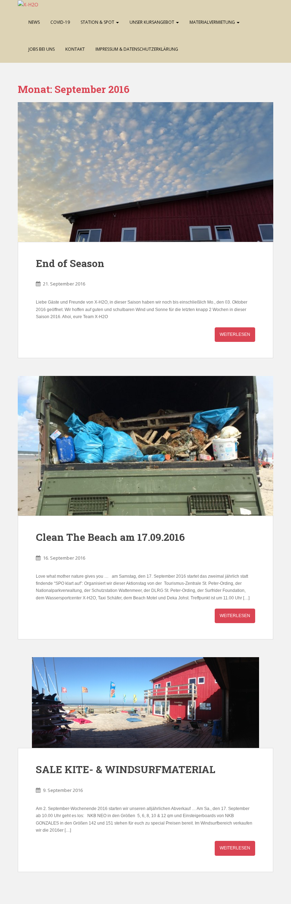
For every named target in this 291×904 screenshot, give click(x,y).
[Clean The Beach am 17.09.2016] (145, 446)
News (34, 22)
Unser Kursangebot (152, 22)
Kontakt (75, 49)
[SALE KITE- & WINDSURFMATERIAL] (145, 702)
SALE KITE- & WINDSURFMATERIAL (125, 769)
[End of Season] (145, 172)
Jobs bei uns (41, 49)
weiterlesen (235, 334)
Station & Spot (98, 22)
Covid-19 (60, 22)
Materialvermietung (213, 22)
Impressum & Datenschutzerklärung (136, 49)
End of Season (70, 263)
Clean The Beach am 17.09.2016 (110, 537)
